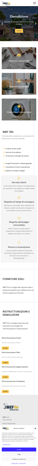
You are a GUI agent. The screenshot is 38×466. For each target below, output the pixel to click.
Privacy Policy (22, 463)
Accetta (19, 449)
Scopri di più (19, 84)
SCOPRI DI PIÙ (19, 58)
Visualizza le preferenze (19, 459)
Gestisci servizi (6, 444)
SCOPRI (19, 31)
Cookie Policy (14, 463)
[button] (35, 428)
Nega (19, 454)
